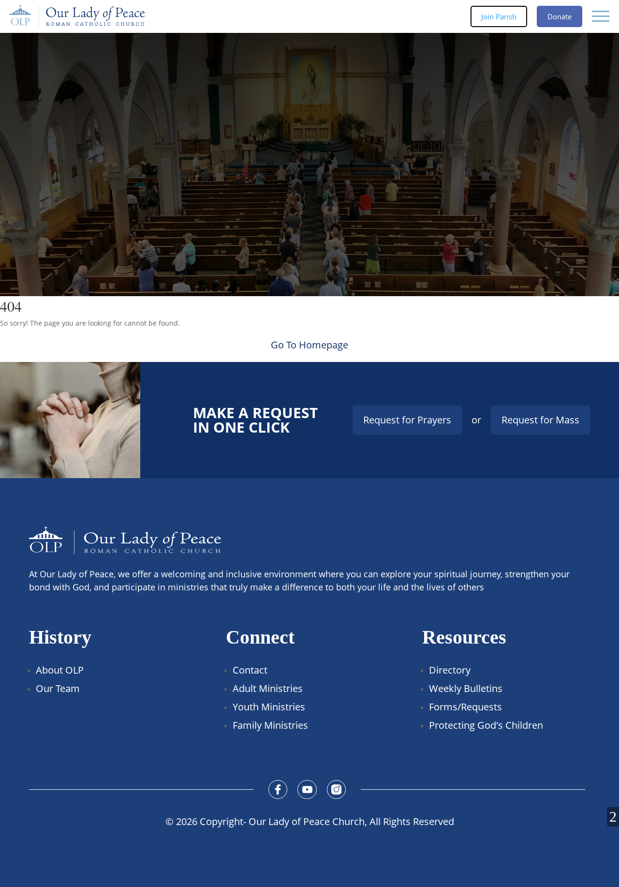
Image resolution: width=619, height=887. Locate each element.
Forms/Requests (465, 706)
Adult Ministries (268, 688)
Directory (450, 670)
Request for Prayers (407, 419)
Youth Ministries (269, 706)
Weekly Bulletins (465, 688)
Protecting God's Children (486, 725)
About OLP (60, 670)
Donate (559, 16)
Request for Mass (540, 419)
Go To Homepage (309, 344)
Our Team (58, 688)
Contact (250, 670)
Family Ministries (270, 725)
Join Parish (498, 16)
